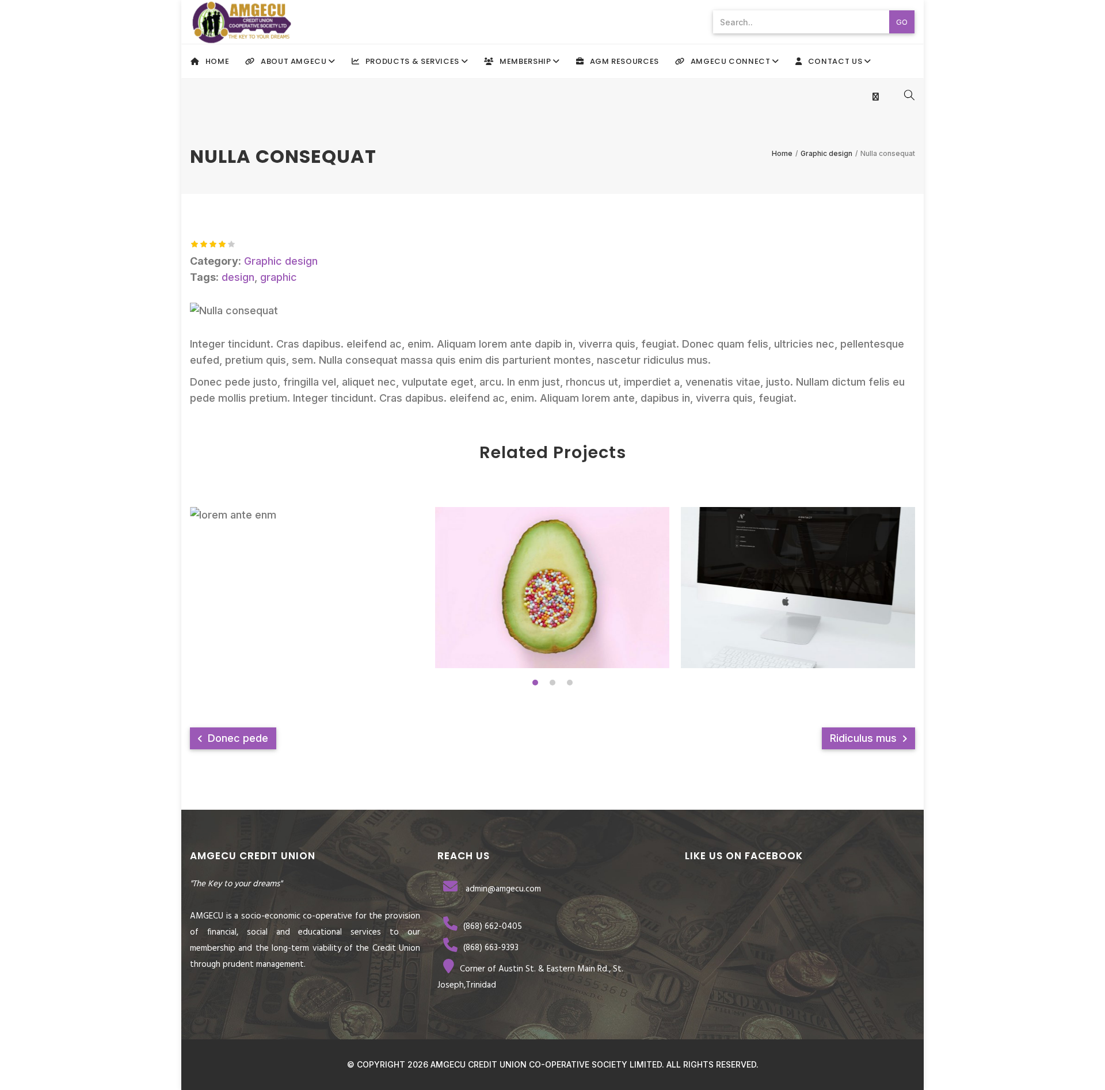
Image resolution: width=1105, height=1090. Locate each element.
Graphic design (281, 261)
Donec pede (236, 738)
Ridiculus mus (865, 738)
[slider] (213, 244)
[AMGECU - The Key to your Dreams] (242, 22)
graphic (278, 277)
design (238, 277)
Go (902, 21)
